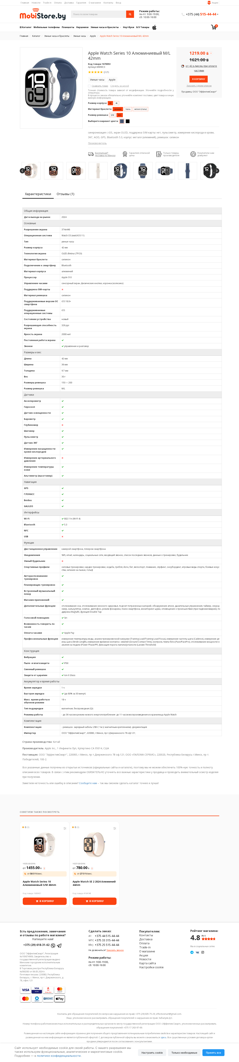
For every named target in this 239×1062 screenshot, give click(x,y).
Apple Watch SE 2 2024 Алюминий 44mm (94, 883)
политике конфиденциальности (59, 1055)
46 (116, 103)
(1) (107, 72)
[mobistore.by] (43, 14)
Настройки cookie (151, 967)
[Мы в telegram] (192, 952)
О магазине (95, 2)
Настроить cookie (152, 1052)
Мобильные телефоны (47, 27)
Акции (215, 2)
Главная (25, 2)
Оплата (58, 2)
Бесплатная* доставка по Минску (105, 154)
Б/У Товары (142, 27)
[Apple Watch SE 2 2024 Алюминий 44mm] (94, 844)
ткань (127, 109)
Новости (36, 2)
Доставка (69, 2)
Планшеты (68, 27)
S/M (112, 115)
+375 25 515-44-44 (107, 945)
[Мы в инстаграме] (202, 952)
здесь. (164, 1037)
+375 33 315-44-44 (107, 940)
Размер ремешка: (98, 114)
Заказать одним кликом (199, 85)
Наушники (82, 27)
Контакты (108, 2)
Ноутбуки (128, 27)
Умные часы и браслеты (105, 27)
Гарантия (81, 2)
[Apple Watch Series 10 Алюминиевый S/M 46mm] (44, 844)
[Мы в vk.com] (197, 952)
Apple (112, 79)
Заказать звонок (115, 950)
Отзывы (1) (65, 194)
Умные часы (97, 79)
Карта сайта (147, 963)
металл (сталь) (140, 109)
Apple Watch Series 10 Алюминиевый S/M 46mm (39, 883)
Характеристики (38, 194)
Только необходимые (184, 1052)
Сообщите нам (88, 783)
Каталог (26, 27)
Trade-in (47, 2)
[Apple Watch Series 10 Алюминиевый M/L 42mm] (51, 88)
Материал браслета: (100, 109)
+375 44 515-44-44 (107, 936)
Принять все (213, 1052)
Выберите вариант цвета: (103, 121)
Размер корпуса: (97, 103)
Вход (118, 2)
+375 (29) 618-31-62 (36, 945)
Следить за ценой (119, 85)
